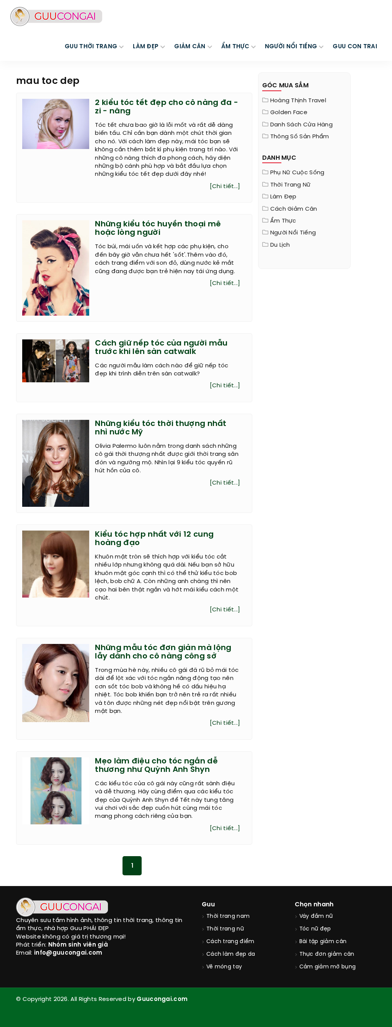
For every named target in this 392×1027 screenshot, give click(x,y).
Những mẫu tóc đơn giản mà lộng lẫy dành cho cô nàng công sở (163, 652)
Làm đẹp (283, 197)
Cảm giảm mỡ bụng (327, 967)
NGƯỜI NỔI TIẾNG (291, 47)
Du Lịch (280, 245)
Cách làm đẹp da (230, 954)
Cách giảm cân (293, 209)
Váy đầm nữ (316, 916)
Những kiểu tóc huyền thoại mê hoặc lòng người (158, 228)
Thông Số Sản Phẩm (299, 137)
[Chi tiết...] (225, 186)
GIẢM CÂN (189, 47)
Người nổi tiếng (293, 233)
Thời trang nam (228, 916)
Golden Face (288, 113)
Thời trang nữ (290, 185)
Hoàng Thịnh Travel (298, 101)
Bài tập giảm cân (323, 942)
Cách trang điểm (230, 942)
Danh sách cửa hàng (301, 125)
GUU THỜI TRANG (91, 47)
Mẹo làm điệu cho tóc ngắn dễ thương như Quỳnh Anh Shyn (156, 765)
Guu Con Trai (355, 47)
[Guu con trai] (56, 16)
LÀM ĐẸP (145, 47)
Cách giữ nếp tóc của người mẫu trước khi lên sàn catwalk (161, 347)
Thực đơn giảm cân (326, 954)
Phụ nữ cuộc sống (297, 173)
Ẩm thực (283, 221)
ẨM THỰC (235, 47)
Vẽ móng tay (224, 967)
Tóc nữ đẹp (315, 929)
